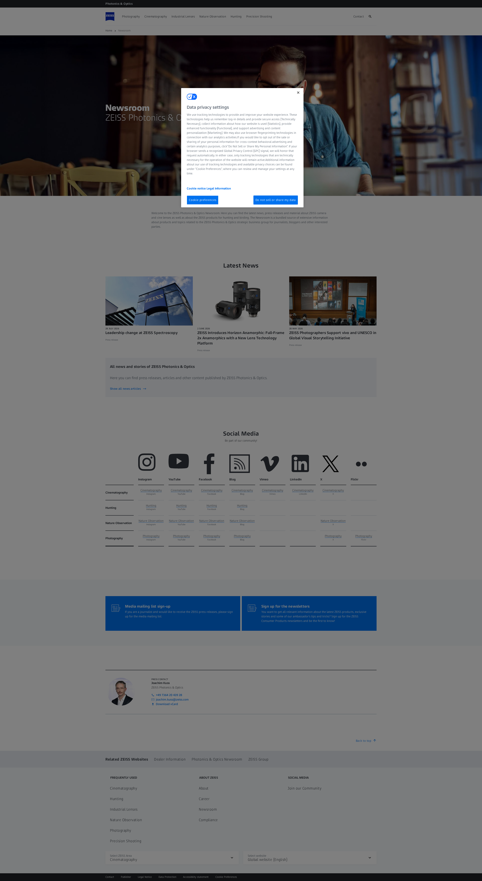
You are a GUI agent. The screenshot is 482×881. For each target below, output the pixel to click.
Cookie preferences (202, 200)
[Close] (298, 92)
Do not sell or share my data (275, 200)
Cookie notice (197, 188)
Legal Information (219, 188)
